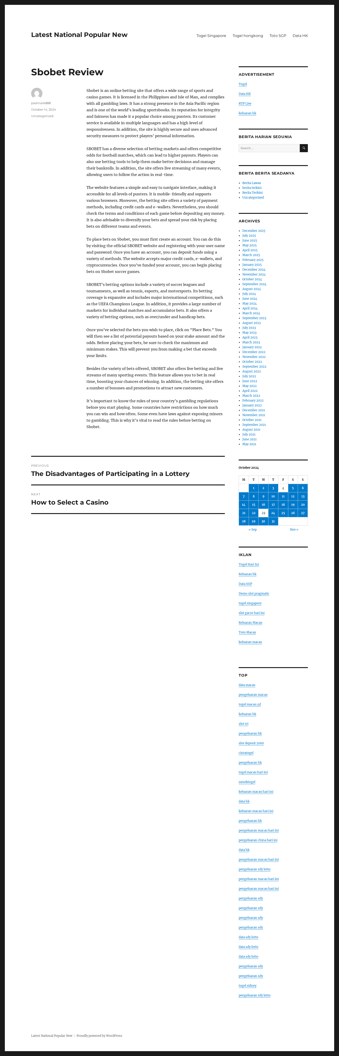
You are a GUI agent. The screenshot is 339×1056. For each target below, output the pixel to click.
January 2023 (252, 347)
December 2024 (253, 270)
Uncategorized (42, 116)
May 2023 (249, 333)
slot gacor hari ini (252, 613)
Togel (243, 84)
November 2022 (254, 357)
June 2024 (249, 299)
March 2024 (251, 313)
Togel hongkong (248, 35)
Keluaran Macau (250, 623)
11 (283, 496)
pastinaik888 (41, 103)
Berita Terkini (252, 193)
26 (293, 513)
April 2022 (250, 391)
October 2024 (252, 279)
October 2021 (252, 420)
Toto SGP (278, 35)
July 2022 (249, 376)
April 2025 (250, 250)
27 (303, 513)
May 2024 (249, 304)
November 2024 (254, 274)
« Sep (253, 530)
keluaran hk (247, 113)
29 (254, 521)
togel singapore (250, 603)
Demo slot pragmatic (254, 594)
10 (273, 496)
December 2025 (253, 231)
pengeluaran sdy (251, 898)
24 (273, 513)
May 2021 (249, 444)
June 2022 (249, 381)
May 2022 (249, 386)
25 (283, 513)
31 (273, 521)
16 (263, 505)
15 (253, 505)
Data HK (300, 35)
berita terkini (252, 188)
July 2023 (249, 328)
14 (243, 505)
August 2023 (251, 323)
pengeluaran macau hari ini (259, 879)
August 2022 (251, 371)
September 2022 (254, 367)
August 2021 (251, 430)
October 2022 (252, 362)
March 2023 (251, 342)
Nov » (294, 530)
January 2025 (252, 265)
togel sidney (247, 986)
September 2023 (254, 318)
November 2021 (253, 415)
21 (243, 513)
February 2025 (253, 260)
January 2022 (252, 405)
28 (244, 521)
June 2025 (249, 240)
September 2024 (254, 284)
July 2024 (249, 294)
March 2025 (251, 255)
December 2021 (253, 410)
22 (254, 513)
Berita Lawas (251, 183)
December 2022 (253, 352)
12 (292, 496)
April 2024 (250, 308)
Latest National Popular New (79, 35)
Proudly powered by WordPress (99, 1036)
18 (283, 505)
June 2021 (249, 439)
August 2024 (251, 289)
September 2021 (254, 425)
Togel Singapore (211, 35)
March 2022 (251, 396)
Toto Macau (247, 632)
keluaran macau (250, 642)
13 (302, 496)
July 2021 (249, 434)
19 (293, 505)
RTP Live (245, 104)
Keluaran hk (247, 574)
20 (303, 505)
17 (273, 505)
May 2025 (249, 245)
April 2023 (249, 337)
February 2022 (253, 400)
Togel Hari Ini (249, 564)
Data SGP (245, 584)
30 (263, 521)
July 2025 (249, 236)
